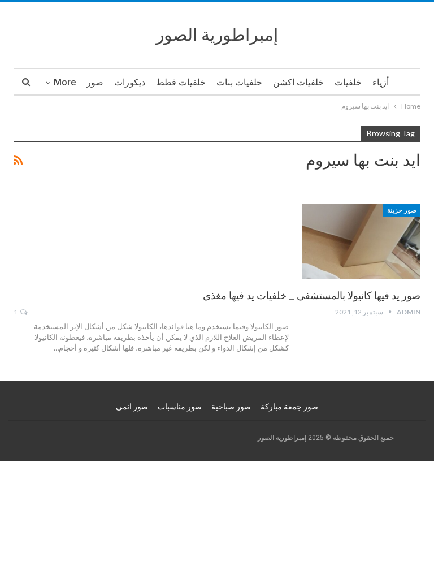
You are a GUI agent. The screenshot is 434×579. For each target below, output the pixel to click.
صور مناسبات (180, 406)
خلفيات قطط (181, 82)
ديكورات (129, 82)
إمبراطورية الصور (217, 35)
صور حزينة (401, 210)
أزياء (380, 82)
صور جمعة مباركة (289, 406)
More (65, 82)
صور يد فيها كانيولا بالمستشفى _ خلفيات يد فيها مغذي (311, 295)
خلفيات (348, 82)
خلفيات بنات (239, 82)
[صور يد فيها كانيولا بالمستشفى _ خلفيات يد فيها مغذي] (361, 241)
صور (94, 82)
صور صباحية (231, 406)
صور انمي (132, 406)
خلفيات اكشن (298, 82)
